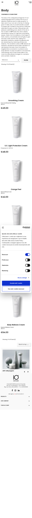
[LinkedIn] (19, 390)
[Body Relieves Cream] (16, 306)
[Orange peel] (16, 171)
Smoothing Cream (16, 100)
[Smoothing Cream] (16, 82)
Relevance (10, 60)
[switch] (27, 260)
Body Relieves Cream (16, 325)
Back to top (24, 345)
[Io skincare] (16, 3)
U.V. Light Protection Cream (16, 146)
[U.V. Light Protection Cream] (16, 127)
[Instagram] (15, 390)
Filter (26, 60)
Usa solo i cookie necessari (16, 289)
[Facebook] (12, 390)
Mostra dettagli (22, 277)
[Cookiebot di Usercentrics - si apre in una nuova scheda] (23, 228)
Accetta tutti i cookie (16, 283)
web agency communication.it (16, 393)
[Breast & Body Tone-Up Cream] (16, 216)
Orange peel (16, 189)
